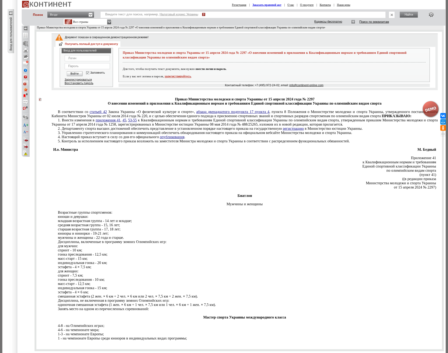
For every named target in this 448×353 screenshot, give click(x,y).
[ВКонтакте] (443, 116)
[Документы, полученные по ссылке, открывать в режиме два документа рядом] (25, 35)
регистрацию (293, 128)
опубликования (172, 137)
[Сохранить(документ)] (25, 44)
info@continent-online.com (306, 85)
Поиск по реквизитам (374, 22)
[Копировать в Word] (25, 57)
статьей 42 (98, 112)
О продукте (307, 5)
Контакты (325, 5)
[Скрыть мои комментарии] (25, 102)
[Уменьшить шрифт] (25, 132)
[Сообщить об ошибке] (25, 153)
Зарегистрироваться (78, 79)
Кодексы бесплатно (328, 21)
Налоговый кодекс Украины (179, 14)
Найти (409, 14)
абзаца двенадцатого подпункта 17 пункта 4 (232, 112)
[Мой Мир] (443, 122)
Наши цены (343, 5)
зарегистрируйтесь (177, 76)
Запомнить (97, 72)
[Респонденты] (25, 146)
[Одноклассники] (443, 128)
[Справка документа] (25, 76)
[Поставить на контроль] (25, 83)
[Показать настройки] (431, 14)
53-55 (132, 120)
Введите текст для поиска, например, (151, 14)
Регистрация (239, 5)
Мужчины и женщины (245, 204)
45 (124, 120)
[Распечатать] (25, 50)
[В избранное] (25, 89)
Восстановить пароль (79, 83)
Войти (74, 73)
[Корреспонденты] (25, 140)
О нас (290, 5)
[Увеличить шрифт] (25, 125)
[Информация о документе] (25, 70)
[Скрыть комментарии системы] (25, 63)
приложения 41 (108, 120)
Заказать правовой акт (266, 5)
